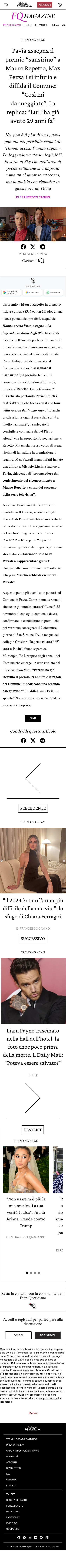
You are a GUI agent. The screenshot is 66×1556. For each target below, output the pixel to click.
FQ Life (27, 25)
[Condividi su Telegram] (42, 246)
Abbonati (44, 4)
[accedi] (59, 4)
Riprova (33, 1413)
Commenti (29, 260)
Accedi (18, 1335)
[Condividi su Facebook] (23, 246)
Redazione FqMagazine (28, 1237)
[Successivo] (33, 1100)
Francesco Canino (35, 197)
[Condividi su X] (33, 246)
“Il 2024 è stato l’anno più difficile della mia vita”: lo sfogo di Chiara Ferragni (33, 908)
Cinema (55, 25)
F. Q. (35, 1075)
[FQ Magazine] (33, 16)
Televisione (41, 25)
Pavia (33, 718)
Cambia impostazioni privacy (22, 1450)
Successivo (33, 938)
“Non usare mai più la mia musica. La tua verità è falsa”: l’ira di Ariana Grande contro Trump (26, 1212)
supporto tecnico (48, 1398)
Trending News (12, 25)
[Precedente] (33, 781)
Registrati (47, 1335)
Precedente (33, 808)
